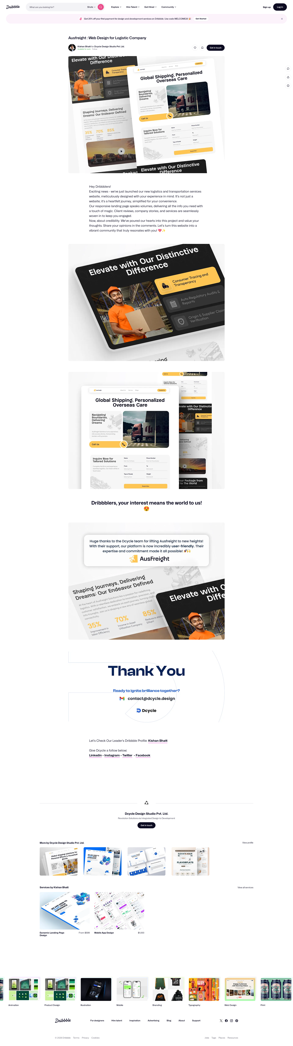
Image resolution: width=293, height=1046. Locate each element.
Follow (94, 49)
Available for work (84, 49)
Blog (169, 1020)
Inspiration (134, 1020)
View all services (245, 887)
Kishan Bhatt (84, 46)
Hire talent (116, 1020)
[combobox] (55, 7)
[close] (282, 18)
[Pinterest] (236, 1020)
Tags (214, 1037)
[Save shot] (202, 48)
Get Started (201, 19)
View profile (247, 842)
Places (222, 1037)
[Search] (101, 7)
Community (167, 7)
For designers (97, 1020)
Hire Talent (131, 7)
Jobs (207, 1037)
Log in (280, 7)
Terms (76, 1037)
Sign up (267, 7)
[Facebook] (226, 1020)
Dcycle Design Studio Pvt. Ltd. (109, 46)
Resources (233, 1037)
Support (196, 1020)
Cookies (95, 1037)
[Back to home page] (13, 7)
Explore (115, 7)
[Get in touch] (59, 870)
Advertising (153, 1020)
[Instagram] (231, 1020)
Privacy (85, 1037)
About (182, 1020)
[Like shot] (195, 48)
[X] (221, 1020)
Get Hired (149, 7)
